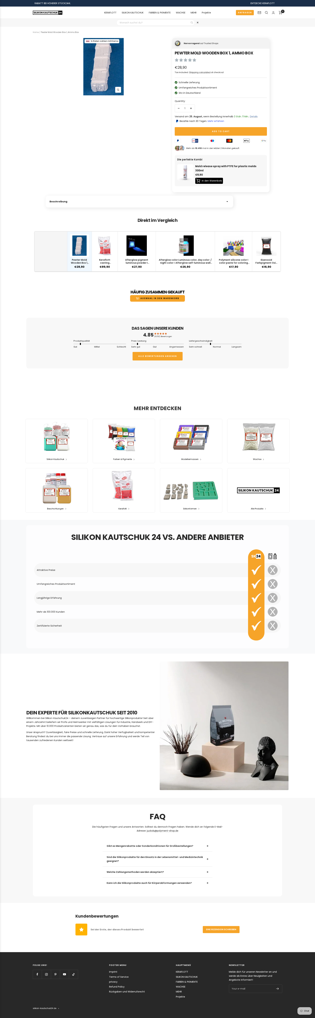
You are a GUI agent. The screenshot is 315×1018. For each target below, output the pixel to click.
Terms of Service (119, 977)
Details (254, 116)
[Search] (266, 12)
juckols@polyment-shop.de (162, 830)
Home (36, 32)
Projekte (206, 12)
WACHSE (180, 12)
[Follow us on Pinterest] (55, 974)
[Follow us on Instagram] (46, 974)
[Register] (277, 989)
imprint (113, 971)
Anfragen (245, 12)
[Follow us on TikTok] (73, 974)
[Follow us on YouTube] (64, 974)
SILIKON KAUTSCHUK (133, 12)
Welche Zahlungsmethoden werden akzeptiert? (135, 872)
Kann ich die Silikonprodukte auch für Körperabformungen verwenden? (149, 883)
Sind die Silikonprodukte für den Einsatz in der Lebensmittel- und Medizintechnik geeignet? (155, 859)
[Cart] (280, 12)
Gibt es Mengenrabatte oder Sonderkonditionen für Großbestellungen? (150, 846)
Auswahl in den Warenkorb (159, 298)
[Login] (273, 12)
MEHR (194, 12)
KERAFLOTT (110, 12)
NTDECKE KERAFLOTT (263, 3)
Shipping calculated (199, 72)
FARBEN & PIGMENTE (160, 12)
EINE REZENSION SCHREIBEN (221, 929)
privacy (113, 981)
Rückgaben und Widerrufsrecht (127, 991)
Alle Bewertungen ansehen (157, 356)
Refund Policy (117, 986)
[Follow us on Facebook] (37, 974)
